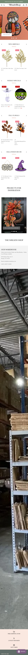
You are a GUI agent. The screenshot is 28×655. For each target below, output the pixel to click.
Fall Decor (6, 30)
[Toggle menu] (1, 5)
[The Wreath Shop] (14, 5)
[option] (14, 23)
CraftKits (21, 1)
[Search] (4, 5)
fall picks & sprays (8, 34)
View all (14, 46)
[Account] (23, 5)
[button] (11, 38)
